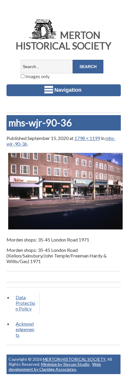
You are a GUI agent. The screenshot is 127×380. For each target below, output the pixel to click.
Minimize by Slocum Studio (65, 364)
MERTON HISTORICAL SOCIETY (63, 40)
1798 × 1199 (87, 138)
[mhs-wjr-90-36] (65, 229)
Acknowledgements (25, 329)
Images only (37, 76)
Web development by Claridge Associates (55, 367)
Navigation (68, 90)
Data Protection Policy (25, 302)
